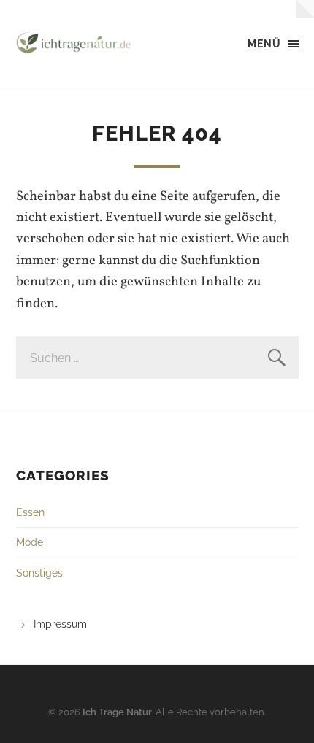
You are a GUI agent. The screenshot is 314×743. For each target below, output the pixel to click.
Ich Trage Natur (117, 712)
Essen (30, 512)
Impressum (60, 623)
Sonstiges (39, 572)
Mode (29, 542)
